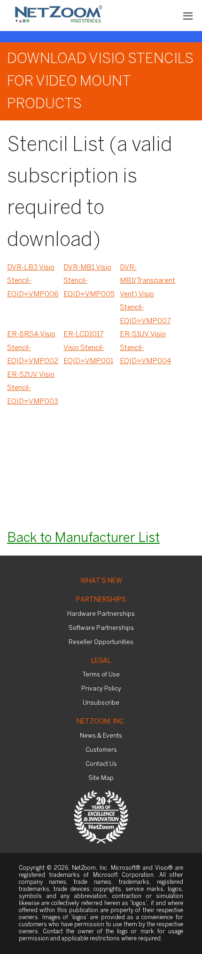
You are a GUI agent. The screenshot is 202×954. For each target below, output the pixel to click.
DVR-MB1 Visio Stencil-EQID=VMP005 (89, 281)
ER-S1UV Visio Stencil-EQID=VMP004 (145, 348)
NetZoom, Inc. (101, 722)
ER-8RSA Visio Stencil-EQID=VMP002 (32, 348)
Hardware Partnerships (101, 614)
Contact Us (101, 764)
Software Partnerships (101, 628)
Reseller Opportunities (101, 642)
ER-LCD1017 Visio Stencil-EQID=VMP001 (88, 348)
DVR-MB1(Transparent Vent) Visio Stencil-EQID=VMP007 (147, 294)
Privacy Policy (101, 689)
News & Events (101, 736)
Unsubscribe (101, 703)
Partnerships (101, 600)
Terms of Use (101, 675)
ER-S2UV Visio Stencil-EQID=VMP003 (32, 388)
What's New (101, 581)
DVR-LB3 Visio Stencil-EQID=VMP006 (33, 281)
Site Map (101, 778)
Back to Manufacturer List (83, 538)
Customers (101, 750)
